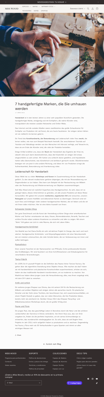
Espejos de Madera (59, 358)
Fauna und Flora (22, 306)
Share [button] (19, 335)
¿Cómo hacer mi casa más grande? (86, 366)
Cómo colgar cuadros (84, 358)
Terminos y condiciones (37, 365)
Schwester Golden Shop (26, 209)
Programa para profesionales (15, 358)
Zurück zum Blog (53, 344)
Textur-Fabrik (21, 259)
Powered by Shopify (57, 396)
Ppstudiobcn (20, 244)
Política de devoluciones (37, 358)
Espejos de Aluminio (60, 362)
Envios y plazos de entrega (38, 362)
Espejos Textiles (58, 365)
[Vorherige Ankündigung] (6, 2)
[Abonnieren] (39, 382)
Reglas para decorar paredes (87, 362)
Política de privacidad (36, 369)
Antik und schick (22, 283)
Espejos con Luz (58, 369)
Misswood (48, 396)
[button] (26, 6)
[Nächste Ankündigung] (98, 2)
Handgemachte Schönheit (26, 227)
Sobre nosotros (10, 365)
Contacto (8, 362)
